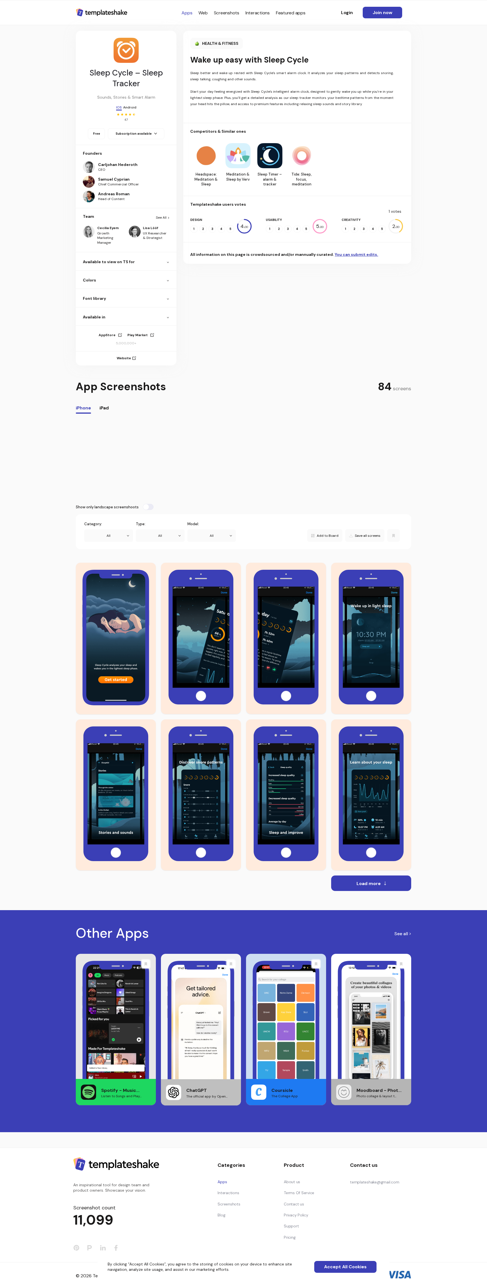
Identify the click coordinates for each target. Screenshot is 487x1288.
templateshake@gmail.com (374, 1182)
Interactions (257, 13)
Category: (93, 524)
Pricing (289, 1237)
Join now (382, 12)
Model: (193, 524)
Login (347, 12)
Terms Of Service (299, 1192)
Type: (140, 524)
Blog (221, 1215)
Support (291, 1226)
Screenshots (226, 13)
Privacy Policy (296, 1215)
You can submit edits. (356, 254)
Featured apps (291, 13)
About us (292, 1181)
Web (202, 13)
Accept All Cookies (345, 1267)
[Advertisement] (243, 458)
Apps (186, 13)
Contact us (294, 1204)
